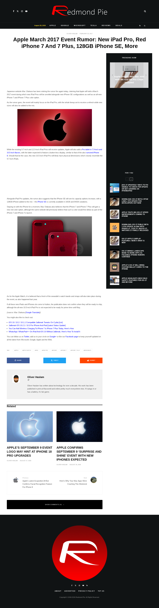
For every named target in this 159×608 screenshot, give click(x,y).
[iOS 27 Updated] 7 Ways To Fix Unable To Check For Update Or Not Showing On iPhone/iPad (135, 188)
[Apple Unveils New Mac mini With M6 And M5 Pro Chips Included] (129, 75)
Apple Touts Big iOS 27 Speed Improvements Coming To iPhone (135, 214)
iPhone (54, 350)
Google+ (53, 336)
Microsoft (79, 25)
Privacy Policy (86, 591)
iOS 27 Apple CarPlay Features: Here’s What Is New (133, 240)
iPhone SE (42, 202)
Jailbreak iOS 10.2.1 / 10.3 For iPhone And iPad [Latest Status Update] (37, 325)
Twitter (26, 336)
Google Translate (33, 312)
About (58, 591)
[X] (17, 11)
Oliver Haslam (72, 33)
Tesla (93, 25)
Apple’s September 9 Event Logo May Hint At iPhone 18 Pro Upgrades (29, 451)
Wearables (87, 350)
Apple (52, 25)
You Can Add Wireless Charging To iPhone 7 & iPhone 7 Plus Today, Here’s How (41, 328)
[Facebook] (13, 11)
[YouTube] (26, 11)
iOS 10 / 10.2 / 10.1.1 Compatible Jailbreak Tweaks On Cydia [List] (36, 322)
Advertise (70, 591)
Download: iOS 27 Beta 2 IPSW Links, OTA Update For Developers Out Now (135, 201)
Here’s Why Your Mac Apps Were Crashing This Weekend (73, 481)
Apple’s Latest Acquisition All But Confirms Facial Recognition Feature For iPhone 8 (37, 482)
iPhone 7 (64, 350)
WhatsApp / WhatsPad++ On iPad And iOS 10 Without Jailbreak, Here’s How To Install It (44, 332)
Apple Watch (27, 350)
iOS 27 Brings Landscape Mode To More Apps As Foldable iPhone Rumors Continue (133, 254)
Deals (119, 25)
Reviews (106, 25)
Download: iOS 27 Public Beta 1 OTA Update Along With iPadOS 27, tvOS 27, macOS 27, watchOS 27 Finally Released (135, 227)
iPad (37, 350)
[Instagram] (22, 11)
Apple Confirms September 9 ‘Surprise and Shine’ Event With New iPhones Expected (79, 453)
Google (65, 25)
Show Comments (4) (53, 504)
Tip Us (101, 591)
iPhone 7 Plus (75, 350)
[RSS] (140, 26)
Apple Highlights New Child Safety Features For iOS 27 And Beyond (134, 280)
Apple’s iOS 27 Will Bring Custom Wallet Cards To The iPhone (135, 267)
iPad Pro (45, 350)
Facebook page (71, 336)
